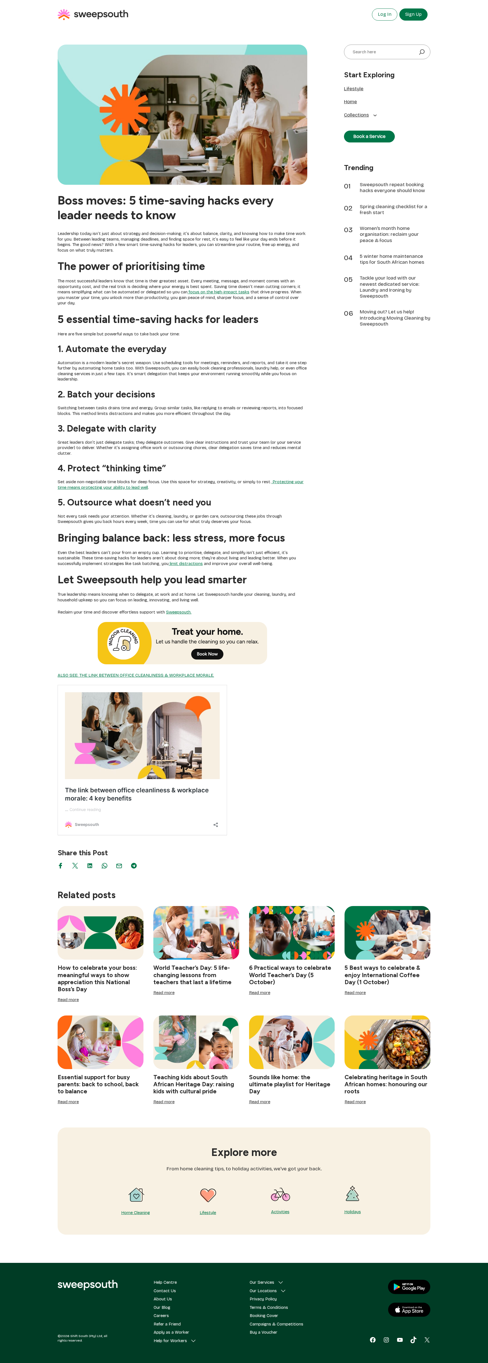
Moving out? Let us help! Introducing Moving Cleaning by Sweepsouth (395, 318)
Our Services (262, 1282)
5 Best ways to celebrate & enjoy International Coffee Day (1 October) (382, 974)
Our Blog (162, 1307)
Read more (68, 1000)
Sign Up (413, 14)
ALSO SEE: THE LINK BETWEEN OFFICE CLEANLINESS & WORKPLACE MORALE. (136, 675)
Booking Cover (264, 1315)
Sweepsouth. (178, 612)
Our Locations (263, 1290)
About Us (163, 1299)
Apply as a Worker (171, 1332)
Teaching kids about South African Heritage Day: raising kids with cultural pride (193, 1084)
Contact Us (165, 1290)
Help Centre (165, 1282)
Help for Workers (170, 1340)
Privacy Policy (263, 1299)
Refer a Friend (167, 1324)
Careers (161, 1315)
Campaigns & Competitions (276, 1324)
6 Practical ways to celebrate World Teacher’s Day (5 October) (290, 974)
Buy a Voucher (263, 1332)
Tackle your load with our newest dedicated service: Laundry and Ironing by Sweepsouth (389, 287)
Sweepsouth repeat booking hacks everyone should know (392, 188)
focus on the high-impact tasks (218, 291)
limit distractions (186, 563)
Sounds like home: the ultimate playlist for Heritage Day (289, 1084)
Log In (384, 14)
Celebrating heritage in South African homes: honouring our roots (386, 1084)
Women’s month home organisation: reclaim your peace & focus (389, 234)
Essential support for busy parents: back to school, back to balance (98, 1084)
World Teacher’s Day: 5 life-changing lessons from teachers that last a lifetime (192, 974)
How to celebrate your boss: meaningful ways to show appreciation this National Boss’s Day (97, 978)
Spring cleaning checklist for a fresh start (393, 210)
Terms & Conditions (269, 1307)
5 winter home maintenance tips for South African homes (392, 259)
